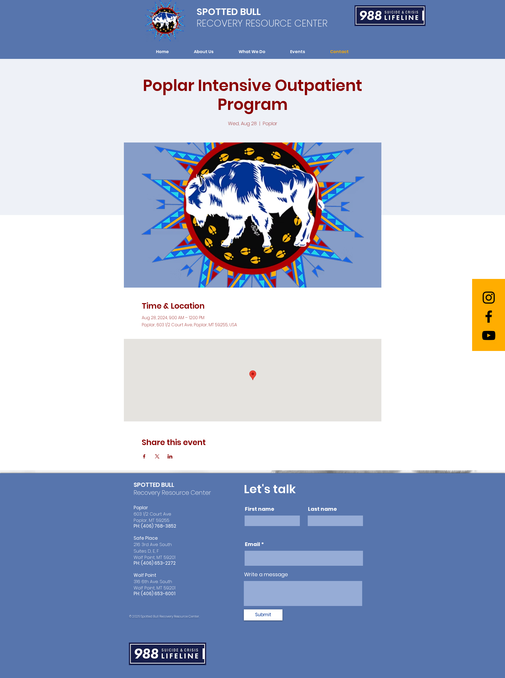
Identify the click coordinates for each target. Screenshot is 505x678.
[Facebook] (489, 316)
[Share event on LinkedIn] (170, 456)
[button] (204, 52)
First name (259, 509)
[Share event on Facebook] (144, 456)
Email (252, 544)
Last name (322, 509)
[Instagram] (489, 297)
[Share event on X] (157, 456)
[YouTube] (489, 335)
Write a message (266, 574)
